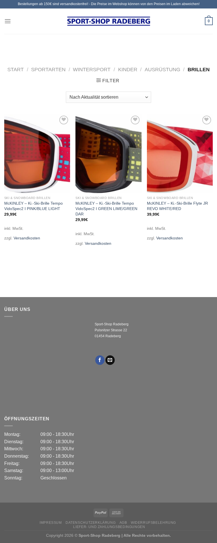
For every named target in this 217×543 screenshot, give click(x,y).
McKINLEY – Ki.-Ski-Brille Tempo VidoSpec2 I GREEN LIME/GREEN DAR (106, 208)
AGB (123, 523)
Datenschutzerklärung (91, 523)
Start (15, 69)
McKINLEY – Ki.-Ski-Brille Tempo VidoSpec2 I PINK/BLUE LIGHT (33, 206)
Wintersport (91, 69)
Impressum (51, 523)
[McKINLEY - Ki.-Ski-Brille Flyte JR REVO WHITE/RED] (180, 153)
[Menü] (7, 21)
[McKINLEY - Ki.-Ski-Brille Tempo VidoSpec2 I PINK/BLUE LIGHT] (37, 153)
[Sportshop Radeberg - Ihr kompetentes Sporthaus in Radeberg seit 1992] (108, 21)
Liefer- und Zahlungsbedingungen (109, 527)
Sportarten (48, 69)
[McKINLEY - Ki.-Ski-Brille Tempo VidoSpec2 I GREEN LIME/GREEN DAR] (108, 153)
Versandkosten (27, 238)
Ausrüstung (162, 69)
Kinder (127, 69)
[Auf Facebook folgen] (100, 360)
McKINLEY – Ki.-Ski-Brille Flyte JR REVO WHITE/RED (177, 206)
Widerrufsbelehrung (153, 523)
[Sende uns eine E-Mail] (110, 360)
